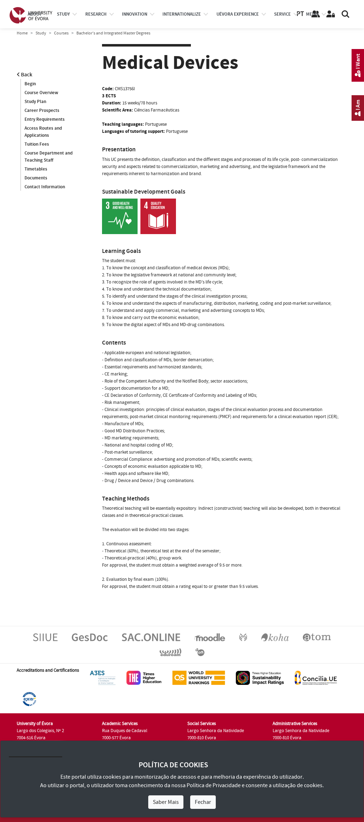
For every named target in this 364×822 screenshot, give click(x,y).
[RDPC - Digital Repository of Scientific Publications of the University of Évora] (243, 637)
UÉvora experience (237, 14)
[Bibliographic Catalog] (275, 637)
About (35, 14)
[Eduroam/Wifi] (170, 652)
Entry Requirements (45, 119)
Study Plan (35, 101)
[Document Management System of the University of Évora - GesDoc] (90, 637)
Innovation (134, 14)
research (96, 14)
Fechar (203, 802)
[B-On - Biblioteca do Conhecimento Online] (200, 652)
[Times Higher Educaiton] (144, 678)
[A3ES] (103, 678)
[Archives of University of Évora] (317, 637)
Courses (61, 33)
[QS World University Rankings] (198, 678)
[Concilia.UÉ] (316, 678)
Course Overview (41, 93)
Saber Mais (166, 802)
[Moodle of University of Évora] (209, 637)
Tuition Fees (37, 144)
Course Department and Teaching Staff (49, 156)
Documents (36, 178)
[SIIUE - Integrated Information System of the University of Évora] (45, 637)
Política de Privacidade (214, 785)
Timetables (36, 169)
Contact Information (45, 187)
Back (26, 74)
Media (312, 14)
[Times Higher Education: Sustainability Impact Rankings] (260, 678)
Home (22, 33)
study (63, 14)
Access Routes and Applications (43, 132)
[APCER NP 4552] (29, 699)
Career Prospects (42, 110)
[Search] (345, 14)
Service (282, 14)
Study (41, 33)
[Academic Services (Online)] (151, 637)
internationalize (181, 14)
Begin (30, 84)
